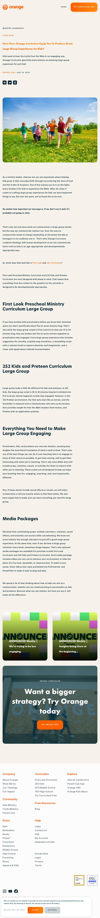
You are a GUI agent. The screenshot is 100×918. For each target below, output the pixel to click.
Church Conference (78, 780)
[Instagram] (5, 891)
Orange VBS (74, 787)
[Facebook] (16, 891)
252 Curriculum (54, 263)
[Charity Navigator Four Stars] (92, 880)
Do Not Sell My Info (14, 910)
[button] (5, 82)
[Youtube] (10, 891)
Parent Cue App (76, 783)
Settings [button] (52, 910)
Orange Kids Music (77, 791)
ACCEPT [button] (35, 910)
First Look (37, 263)
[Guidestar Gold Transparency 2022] (79, 880)
